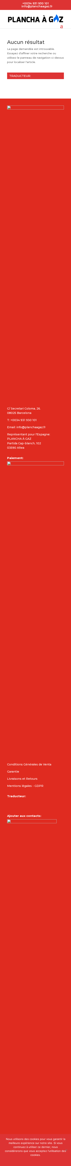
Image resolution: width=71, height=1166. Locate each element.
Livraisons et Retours (22, 779)
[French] (14, 84)
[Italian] (30, 84)
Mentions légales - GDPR (25, 786)
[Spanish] (19, 84)
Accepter (35, 1160)
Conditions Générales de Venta (29, 764)
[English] (9, 84)
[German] (24, 84)
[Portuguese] (35, 84)
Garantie (13, 771)
